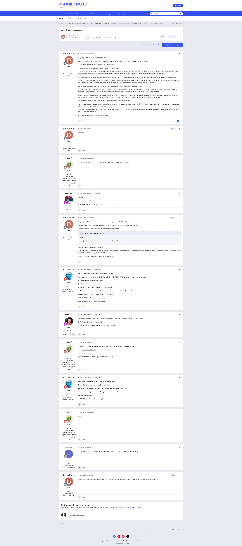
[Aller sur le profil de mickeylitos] (69, 276)
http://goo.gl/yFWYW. (105, 89)
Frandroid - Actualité (67, 14)
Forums (61, 18)
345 (69, 210)
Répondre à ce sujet (172, 45)
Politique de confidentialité (115, 541)
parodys (68, 447)
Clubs (91, 18)
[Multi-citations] (79, 121)
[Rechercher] (181, 13)
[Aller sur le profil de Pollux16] (69, 321)
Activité (118, 14)
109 (69, 286)
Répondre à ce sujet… (78, 515)
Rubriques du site (81, 14)
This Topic (173, 13)
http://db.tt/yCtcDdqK (84, 353)
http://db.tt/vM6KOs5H (89, 350)
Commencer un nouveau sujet (149, 45)
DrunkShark (73, 36)
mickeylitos (68, 269)
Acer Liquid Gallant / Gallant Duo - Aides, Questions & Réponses (101, 38)
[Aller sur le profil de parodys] (69, 454)
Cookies (139, 541)
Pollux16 (68, 314)
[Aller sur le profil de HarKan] (69, 200)
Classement (126, 14)
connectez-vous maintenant (124, 507)
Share (164, 37)
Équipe (70, 18)
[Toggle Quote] (81, 233)
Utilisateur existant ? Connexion (160, 6)
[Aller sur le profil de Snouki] (69, 165)
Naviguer (109, 14)
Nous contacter (130, 541)
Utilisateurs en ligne (81, 18)
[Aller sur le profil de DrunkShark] (63, 37)
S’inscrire (178, 5)
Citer (83, 121)
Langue (102, 541)
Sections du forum (96, 14)
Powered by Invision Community (121, 543)
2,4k (69, 174)
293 (69, 331)
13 (69, 70)
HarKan (68, 193)
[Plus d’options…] (179, 54)
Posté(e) (86, 53)
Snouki (68, 158)
